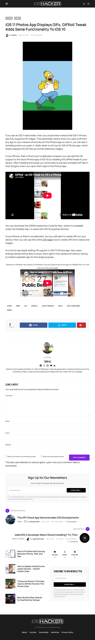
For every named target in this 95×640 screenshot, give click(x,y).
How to (15, 539)
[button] (6, 3)
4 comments (73, 542)
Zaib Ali (47, 361)
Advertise (55, 632)
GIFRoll (34, 306)
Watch (21, 539)
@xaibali (78, 371)
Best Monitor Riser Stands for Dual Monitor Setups (29, 598)
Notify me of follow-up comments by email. (22, 456)
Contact (33, 632)
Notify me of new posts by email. (53, 456)
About (24, 632)
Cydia (9, 18)
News (17, 18)
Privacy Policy (67, 632)
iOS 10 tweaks (48, 306)
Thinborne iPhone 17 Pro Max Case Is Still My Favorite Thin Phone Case (30, 584)
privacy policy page (50, 268)
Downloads (43, 632)
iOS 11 (60, 306)
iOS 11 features (73, 306)
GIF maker (48, 239)
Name (7, 421)
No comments (71, 522)
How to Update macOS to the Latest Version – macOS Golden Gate (31, 569)
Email (7, 433)
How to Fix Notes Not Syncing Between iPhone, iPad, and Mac (31, 554)
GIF (25, 306)
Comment (9, 396)
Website (8, 445)
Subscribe (75, 490)
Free (18, 306)
